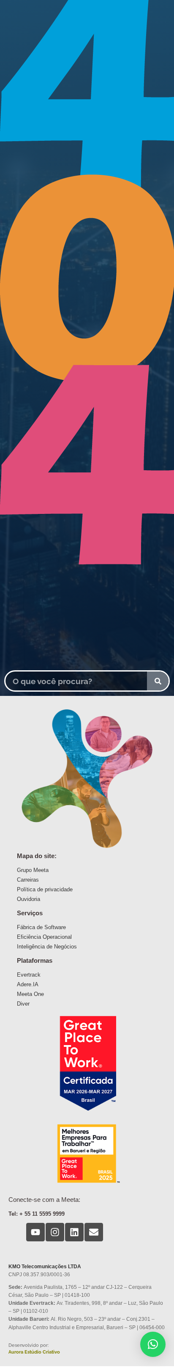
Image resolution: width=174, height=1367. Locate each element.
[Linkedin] (74, 1232)
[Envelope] (93, 1232)
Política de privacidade (45, 889)
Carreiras (28, 880)
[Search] (158, 681)
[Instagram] (55, 1232)
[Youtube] (35, 1232)
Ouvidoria (28, 899)
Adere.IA (27, 984)
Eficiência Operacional (44, 937)
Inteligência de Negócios (47, 946)
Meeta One (30, 994)
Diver (23, 1004)
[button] (153, 1344)
